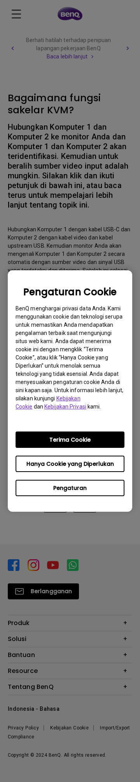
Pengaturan (70, 488)
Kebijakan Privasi (65, 406)
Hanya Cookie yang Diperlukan (70, 464)
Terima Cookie (70, 440)
